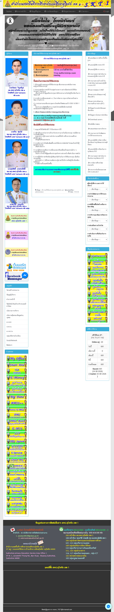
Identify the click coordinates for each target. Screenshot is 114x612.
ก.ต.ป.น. (9, 327)
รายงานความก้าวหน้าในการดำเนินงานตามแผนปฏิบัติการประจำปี (97, 83)
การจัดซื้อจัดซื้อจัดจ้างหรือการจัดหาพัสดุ (96, 205)
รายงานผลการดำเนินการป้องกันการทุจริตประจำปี (97, 157)
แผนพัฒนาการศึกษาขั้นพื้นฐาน (97, 59)
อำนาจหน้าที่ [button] (21, 11)
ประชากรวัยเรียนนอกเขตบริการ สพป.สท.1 (97, 171)
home (9, 11)
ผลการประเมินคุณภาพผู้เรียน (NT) (97, 96)
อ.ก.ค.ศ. (9, 322)
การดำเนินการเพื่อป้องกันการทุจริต (96, 235)
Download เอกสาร (96, 119)
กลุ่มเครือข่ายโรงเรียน (13, 336)
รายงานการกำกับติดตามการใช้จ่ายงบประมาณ (97, 134)
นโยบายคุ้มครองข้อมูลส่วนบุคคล (15, 316)
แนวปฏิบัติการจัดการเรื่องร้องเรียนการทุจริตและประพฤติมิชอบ (97, 142)
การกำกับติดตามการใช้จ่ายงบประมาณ (96, 195)
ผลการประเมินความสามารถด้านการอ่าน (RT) (96, 102)
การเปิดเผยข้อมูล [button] (51, 11)
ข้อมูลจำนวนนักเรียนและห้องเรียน (97, 109)
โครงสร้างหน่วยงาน (13, 290)
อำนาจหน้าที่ (11, 299)
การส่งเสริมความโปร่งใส (95, 225)
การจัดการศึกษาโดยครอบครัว (95, 164)
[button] (12, 32)
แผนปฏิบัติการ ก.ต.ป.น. (97, 69)
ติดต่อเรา (9, 345)
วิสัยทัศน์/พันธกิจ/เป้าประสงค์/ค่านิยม (16, 305)
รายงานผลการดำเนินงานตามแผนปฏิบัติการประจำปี (97, 75)
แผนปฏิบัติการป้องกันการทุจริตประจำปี (97, 150)
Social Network (12, 340)
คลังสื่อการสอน (95, 124)
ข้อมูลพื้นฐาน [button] (35, 11)
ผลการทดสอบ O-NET (97, 90)
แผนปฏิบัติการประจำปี (97, 65)
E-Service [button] (83, 11)
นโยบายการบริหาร (13, 311)
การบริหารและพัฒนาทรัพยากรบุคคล (97, 216)
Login (107, 11)
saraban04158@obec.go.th (43, 108)
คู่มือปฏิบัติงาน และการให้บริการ (95, 184)
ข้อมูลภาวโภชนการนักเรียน (98, 115)
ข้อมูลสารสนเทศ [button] (68, 11)
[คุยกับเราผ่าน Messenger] (108, 606)
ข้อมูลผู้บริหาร (11, 295)
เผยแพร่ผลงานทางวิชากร (98, 129)
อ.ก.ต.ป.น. (10, 331)
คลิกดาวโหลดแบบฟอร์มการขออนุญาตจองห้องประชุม (52, 112)
